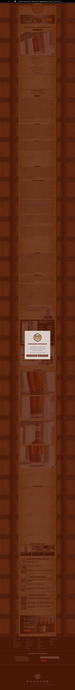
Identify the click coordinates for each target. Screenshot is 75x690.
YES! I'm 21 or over (31, 355)
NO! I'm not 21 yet (42, 355)
